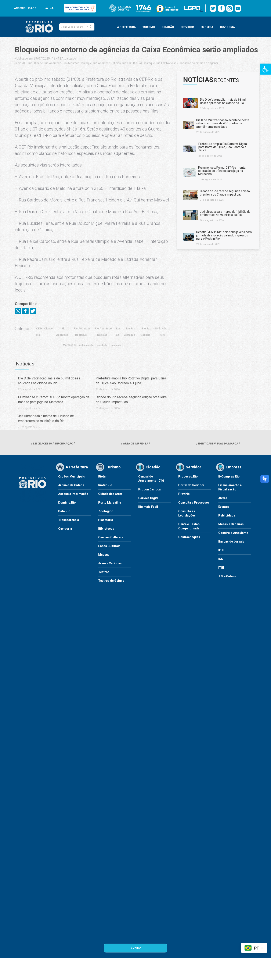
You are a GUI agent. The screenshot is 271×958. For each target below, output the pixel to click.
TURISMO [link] (148, 27)
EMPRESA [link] (206, 27)
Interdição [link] (102, 345)
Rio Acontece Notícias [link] (107, 63)
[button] (89, 27)
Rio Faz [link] (126, 63)
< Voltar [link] (135, 948)
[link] (265, 69)
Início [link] (18, 63)
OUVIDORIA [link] (227, 27)
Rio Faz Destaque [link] (144, 63)
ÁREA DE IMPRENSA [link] (135, 443)
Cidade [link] (38, 63)
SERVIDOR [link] (187, 27)
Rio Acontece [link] (52, 63)
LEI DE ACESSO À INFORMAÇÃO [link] (53, 443)
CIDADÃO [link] (168, 27)
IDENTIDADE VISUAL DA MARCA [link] (218, 443)
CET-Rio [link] (27, 63)
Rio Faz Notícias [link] (166, 63)
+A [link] (51, 8)
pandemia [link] (116, 345)
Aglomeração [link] (86, 345)
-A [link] (46, 8)
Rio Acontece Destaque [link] (77, 63)
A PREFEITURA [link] (126, 27)
